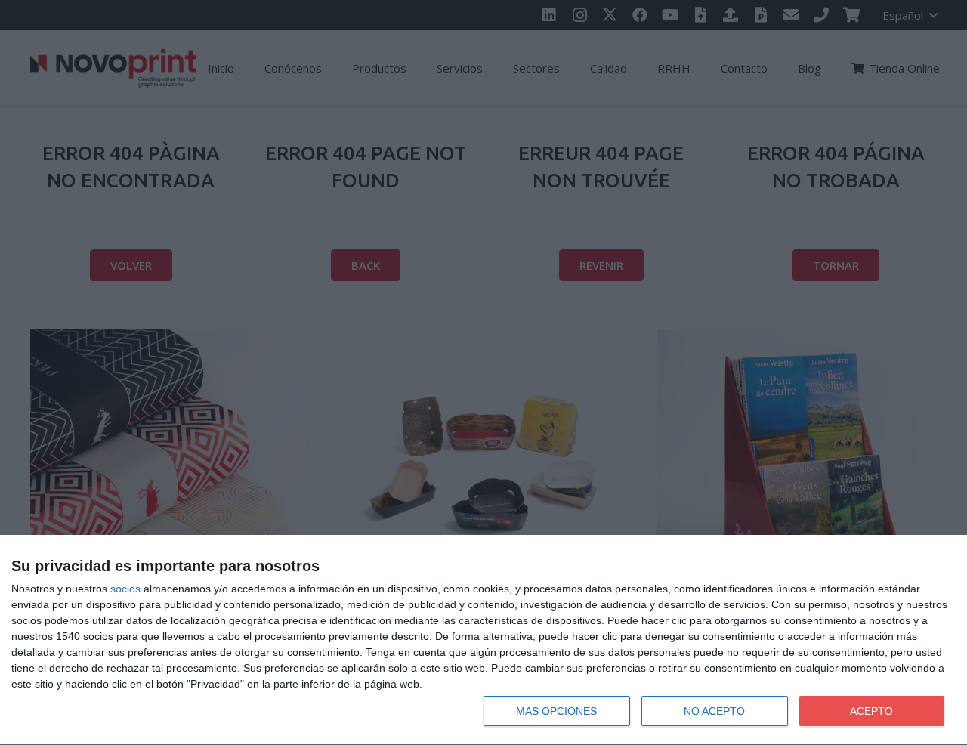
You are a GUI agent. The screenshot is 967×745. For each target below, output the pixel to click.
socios (125, 588)
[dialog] (483, 640)
